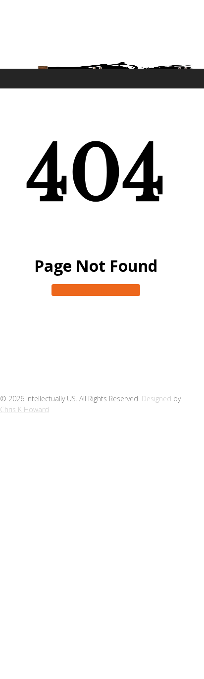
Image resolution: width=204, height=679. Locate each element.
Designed (156, 398)
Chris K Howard (24, 409)
